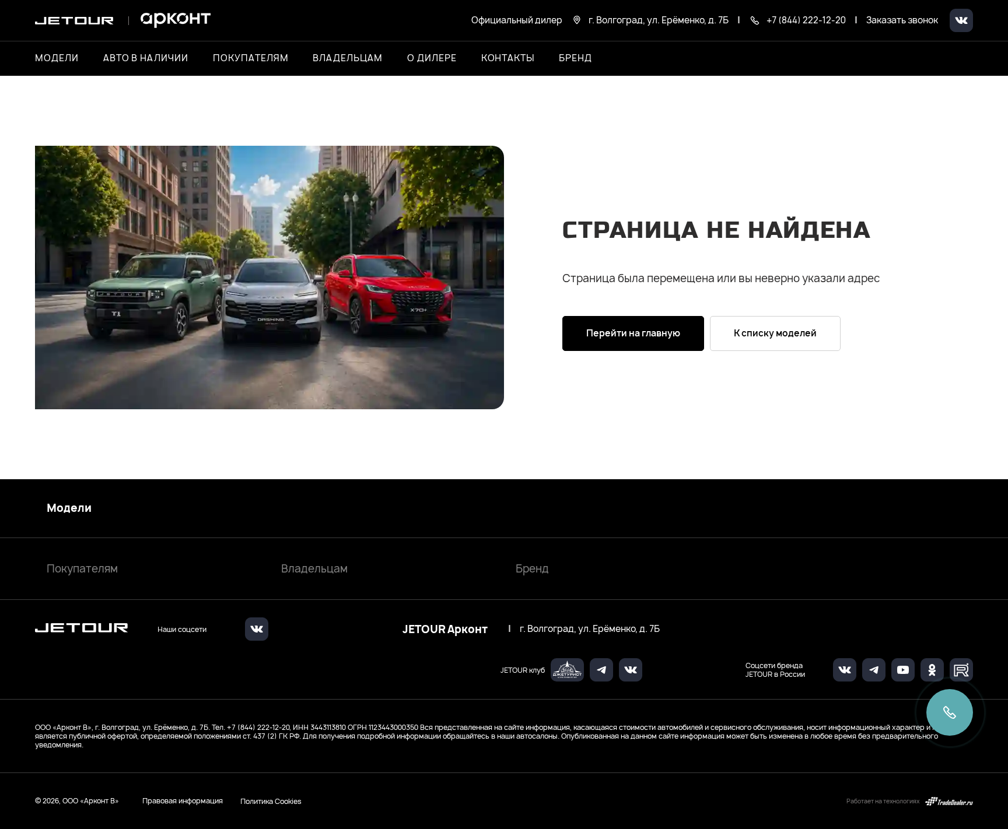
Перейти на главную (633, 333)
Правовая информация (182, 800)
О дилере (432, 58)
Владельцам (314, 568)
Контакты (508, 58)
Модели (69, 508)
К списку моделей (775, 333)
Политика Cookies (271, 801)
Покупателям (82, 568)
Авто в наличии (145, 58)
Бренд (532, 568)
